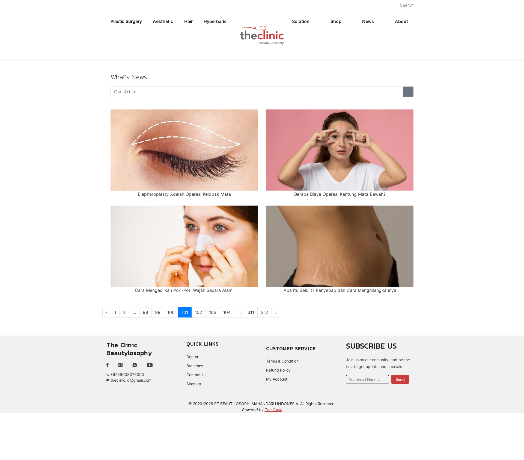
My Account (276, 379)
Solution (300, 21)
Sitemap (193, 383)
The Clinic (273, 409)
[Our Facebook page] (109, 365)
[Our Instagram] (120, 365)
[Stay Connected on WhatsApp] (135, 365)
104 (227, 312)
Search (406, 5)
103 (212, 312)
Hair (188, 21)
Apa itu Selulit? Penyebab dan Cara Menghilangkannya (340, 290)
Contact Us (196, 374)
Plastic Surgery (126, 21)
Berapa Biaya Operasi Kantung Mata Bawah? (340, 194)
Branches (194, 365)
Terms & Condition (282, 361)
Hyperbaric (215, 21)
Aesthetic (163, 21)
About (401, 21)
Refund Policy (278, 370)
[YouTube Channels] (150, 365)
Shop (336, 21)
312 (264, 312)
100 (171, 312)
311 (251, 312)
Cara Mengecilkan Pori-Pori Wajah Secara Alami (184, 290)
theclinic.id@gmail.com (130, 380)
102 (198, 312)
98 (145, 312)
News (368, 21)
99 (157, 312)
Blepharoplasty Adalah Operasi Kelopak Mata (184, 194)
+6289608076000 (126, 374)
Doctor (192, 356)
